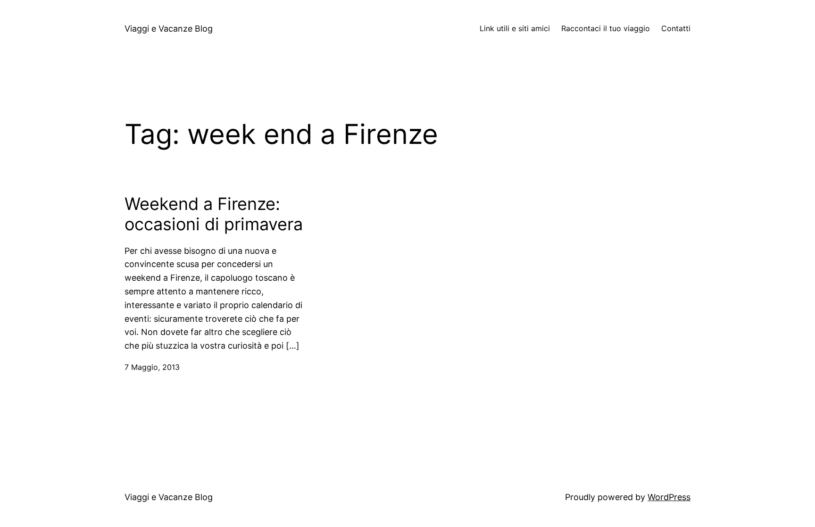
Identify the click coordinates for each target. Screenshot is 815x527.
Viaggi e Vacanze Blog (169, 28)
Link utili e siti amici (515, 28)
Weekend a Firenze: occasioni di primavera (214, 214)
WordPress (669, 497)
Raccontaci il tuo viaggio (605, 28)
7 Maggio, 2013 (152, 367)
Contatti (675, 28)
